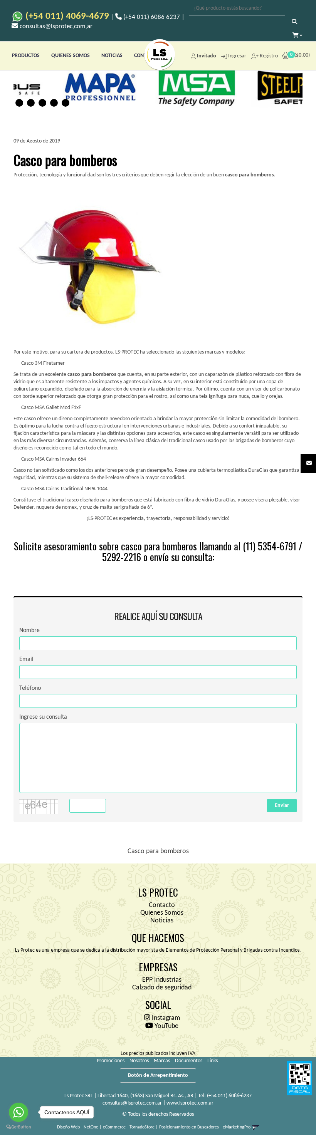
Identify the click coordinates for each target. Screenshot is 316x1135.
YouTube (165, 1026)
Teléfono (30, 688)
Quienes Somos (161, 913)
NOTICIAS (112, 56)
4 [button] (54, 103)
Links (212, 1061)
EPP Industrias (162, 980)
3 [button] (42, 103)
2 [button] (31, 103)
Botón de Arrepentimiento (158, 1075)
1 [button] (19, 103)
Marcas (162, 1061)
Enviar (282, 805)
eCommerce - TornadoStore (129, 1127)
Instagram (165, 1018)
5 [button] (65, 103)
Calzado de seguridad (162, 987)
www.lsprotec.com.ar (189, 1103)
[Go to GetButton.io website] (18, 1127)
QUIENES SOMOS (70, 56)
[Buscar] (294, 22)
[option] (87, 86)
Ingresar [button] (237, 56)
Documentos (188, 1061)
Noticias (161, 920)
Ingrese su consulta (43, 717)
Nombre (29, 630)
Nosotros (139, 1061)
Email (26, 659)
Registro (268, 56)
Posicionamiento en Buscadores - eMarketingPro (204, 1127)
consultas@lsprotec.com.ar (132, 1103)
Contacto (162, 905)
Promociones (110, 1061)
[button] (309, 463)
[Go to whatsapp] (18, 1112)
